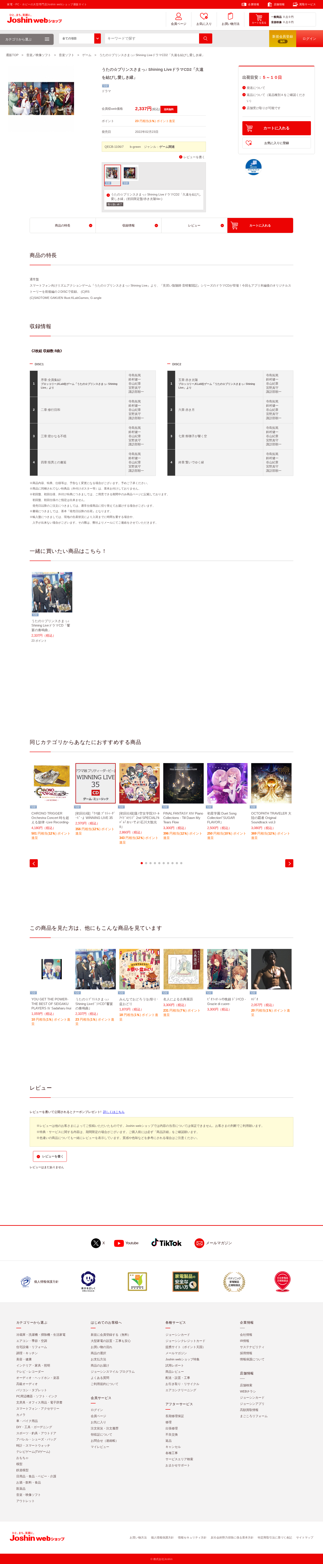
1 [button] (142, 863)
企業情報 (253, 4)
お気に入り (204, 24)
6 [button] (164, 863)
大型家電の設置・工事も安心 (111, 1341)
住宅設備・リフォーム (31, 1347)
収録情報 (128, 225)
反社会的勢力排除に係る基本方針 (232, 1537)
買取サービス (307, 4)
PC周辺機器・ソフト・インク (36, 1396)
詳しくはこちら (114, 1112)
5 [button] (159, 863)
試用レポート (174, 1365)
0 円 (291, 16)
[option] (52, 610)
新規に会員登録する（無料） (111, 1334)
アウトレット (25, 1501)
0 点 (285, 16)
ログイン (97, 1410)
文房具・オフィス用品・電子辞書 (39, 1402)
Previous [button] (34, 863)
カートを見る (259, 22)
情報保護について (252, 1359)
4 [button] (155, 863)
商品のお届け (100, 1365)
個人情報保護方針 (162, 1537)
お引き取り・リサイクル (182, 1384)
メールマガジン (219, 1243)
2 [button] (146, 863)
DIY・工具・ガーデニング (34, 1427)
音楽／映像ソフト (38, 55)
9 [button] (177, 863)
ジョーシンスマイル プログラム (113, 1371)
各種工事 (171, 1453)
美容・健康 (24, 1359)
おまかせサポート (177, 1465)
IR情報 (244, 1341)
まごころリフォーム (254, 1416)
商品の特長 (62, 225)
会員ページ (178, 24)
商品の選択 (98, 1353)
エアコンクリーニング (180, 1390)
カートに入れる (276, 128)
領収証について (101, 1434)
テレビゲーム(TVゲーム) (33, 1451)
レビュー (194, 225)
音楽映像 (276, 22)
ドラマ (106, 91)
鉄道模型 (22, 1470)
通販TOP (12, 55)
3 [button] (150, 863)
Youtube (131, 1243)
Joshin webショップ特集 (182, 1359)
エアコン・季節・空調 (31, 1341)
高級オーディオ (27, 1384)
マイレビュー (100, 1447)
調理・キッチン (27, 1353)
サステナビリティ (252, 1347)
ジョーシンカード (177, 1334)
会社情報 (246, 1334)
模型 (19, 1464)
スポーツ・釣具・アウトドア (36, 1433)
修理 (168, 1422)
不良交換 (171, 1434)
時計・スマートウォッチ (33, 1445)
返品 (168, 1440)
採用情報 (246, 1353)
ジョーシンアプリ (252, 1403)
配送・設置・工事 (177, 1377)
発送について (256, 88)
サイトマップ (304, 1537)
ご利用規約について (104, 1384)
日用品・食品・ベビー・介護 (36, 1476)
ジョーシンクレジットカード (185, 1341)
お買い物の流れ (101, 1347)
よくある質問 (100, 1377)
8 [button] (172, 863)
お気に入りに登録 (276, 143)
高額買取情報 (249, 1410)
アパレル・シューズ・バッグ (36, 1439)
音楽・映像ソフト (28, 1494)
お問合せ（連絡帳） (104, 1440)
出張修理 (171, 1428)
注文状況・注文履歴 (104, 1428)
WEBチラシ (248, 1391)
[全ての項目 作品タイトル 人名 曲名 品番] (80, 38)
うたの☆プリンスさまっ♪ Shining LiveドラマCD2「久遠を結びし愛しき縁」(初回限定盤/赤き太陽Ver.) (156, 197)
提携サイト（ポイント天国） (185, 1347)
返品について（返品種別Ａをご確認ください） (276, 97)
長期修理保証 (174, 1416)
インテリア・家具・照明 (33, 1365)
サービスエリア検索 (179, 1459)
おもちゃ (22, 1458)
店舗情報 (279, 4)
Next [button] (289, 863)
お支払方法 (98, 1359)
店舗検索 (246, 1385)
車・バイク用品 (27, 1421)
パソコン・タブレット (31, 1390)
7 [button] (168, 863)
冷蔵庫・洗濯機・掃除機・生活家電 (40, 1334)
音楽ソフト (66, 55)
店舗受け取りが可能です (264, 108)
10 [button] (181, 863)
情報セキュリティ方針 (192, 1537)
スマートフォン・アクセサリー (37, 1408)
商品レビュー (174, 1371)
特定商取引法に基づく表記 (275, 1537)
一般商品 (276, 16)
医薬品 (20, 1488)
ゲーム (86, 55)
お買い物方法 (230, 24)
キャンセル (173, 1447)
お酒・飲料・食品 (28, 1482)
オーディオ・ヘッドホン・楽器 (37, 1377)
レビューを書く (194, 157)
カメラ (20, 1414)
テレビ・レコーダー (30, 1371)
